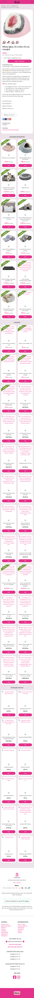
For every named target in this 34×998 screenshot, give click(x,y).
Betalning (3, 927)
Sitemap (20, 930)
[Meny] (2, 2)
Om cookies (21, 929)
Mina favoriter (4, 932)
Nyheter (20, 932)
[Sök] (5, 2)
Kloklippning (4, 934)
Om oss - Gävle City (22, 926)
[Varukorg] (31, 2)
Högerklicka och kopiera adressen (10, 129)
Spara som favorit (10, 114)
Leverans (3, 929)
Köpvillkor (3, 930)
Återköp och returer (6, 926)
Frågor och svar (5, 924)
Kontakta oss (4, 935)
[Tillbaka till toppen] (29, 994)
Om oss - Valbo (21, 924)
